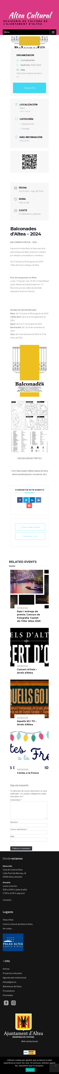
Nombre (14, 822)
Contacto (7, 899)
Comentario (16, 800)
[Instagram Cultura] (13, 1002)
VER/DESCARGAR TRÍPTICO (29, 458)
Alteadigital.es (9, 982)
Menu (7, 32)
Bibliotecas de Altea (12, 986)
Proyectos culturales (12, 973)
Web (12, 836)
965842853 (36, 65)
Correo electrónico (19, 829)
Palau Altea (8, 919)
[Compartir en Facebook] (20, 500)
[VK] (38, 500)
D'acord (30, 1070)
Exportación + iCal (30, 536)
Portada (25, 129)
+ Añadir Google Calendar (30, 527)
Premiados (8, 995)
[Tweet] (26, 500)
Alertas (6, 968)
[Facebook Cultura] (6, 1002)
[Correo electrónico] (29, 505)
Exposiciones (28, 124)
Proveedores (9, 990)
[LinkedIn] (32, 500)
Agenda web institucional (14, 977)
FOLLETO (29, 88)
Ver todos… (8, 928)
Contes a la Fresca (28, 773)
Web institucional (29, 1041)
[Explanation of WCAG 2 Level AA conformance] (29, 1052)
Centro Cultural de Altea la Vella (18, 924)
